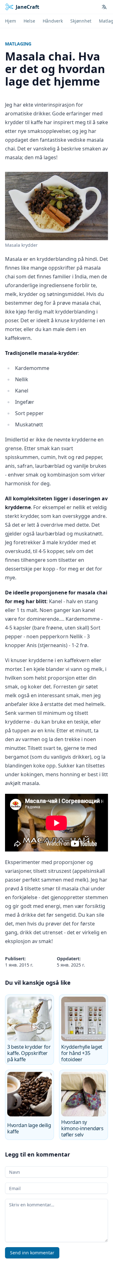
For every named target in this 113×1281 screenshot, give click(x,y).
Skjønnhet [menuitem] (80, 21)
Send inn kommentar (32, 1253)
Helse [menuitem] (29, 21)
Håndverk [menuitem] (53, 21)
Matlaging (18, 44)
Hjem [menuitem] (10, 21)
